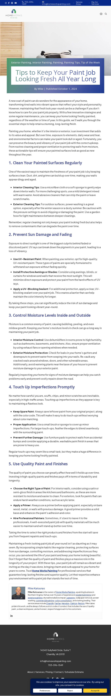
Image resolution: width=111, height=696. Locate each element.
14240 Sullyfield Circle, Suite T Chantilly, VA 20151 (55, 652)
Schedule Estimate (74, 672)
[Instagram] (6, 3)
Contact (58, 672)
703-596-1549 (28, 3)
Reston (81, 603)
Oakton (73, 603)
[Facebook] (8, 3)
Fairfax (58, 603)
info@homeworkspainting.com (56, 4)
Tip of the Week (90, 62)
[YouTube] (16, 3)
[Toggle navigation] (101, 14)
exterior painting (35, 597)
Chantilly (50, 603)
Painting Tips (72, 62)
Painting (58, 62)
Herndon (65, 603)
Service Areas (79, 3)
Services (39, 672)
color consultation (63, 600)
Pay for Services (95, 3)
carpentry (70, 597)
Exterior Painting (21, 62)
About (30, 672)
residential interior (84, 595)
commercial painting (45, 600)
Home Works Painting (65, 592)
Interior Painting (42, 62)
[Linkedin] (11, 615)
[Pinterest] (12, 3)
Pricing (49, 672)
